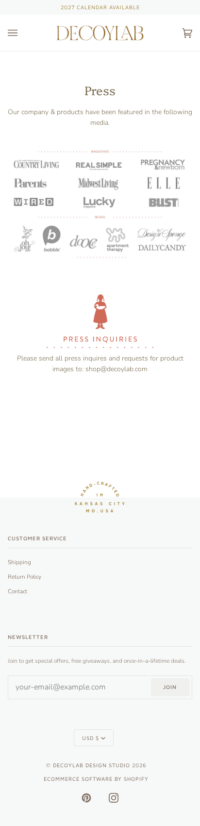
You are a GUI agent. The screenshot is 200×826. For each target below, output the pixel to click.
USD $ (90, 738)
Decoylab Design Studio (91, 765)
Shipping (19, 562)
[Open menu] (22, 33)
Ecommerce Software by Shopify (96, 778)
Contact (17, 591)
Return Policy (24, 577)
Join (170, 687)
